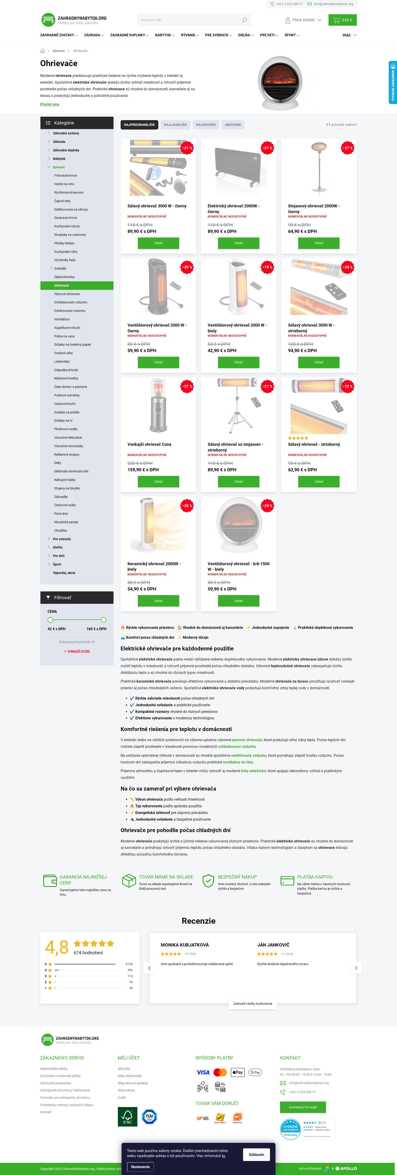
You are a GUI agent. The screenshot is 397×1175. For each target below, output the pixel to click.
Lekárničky (62, 361)
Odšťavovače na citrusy (71, 209)
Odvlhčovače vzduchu (69, 311)
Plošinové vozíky (66, 429)
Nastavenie (140, 1167)
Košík (122, 1097)
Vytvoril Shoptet (310, 1168)
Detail (158, 243)
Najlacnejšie (175, 125)
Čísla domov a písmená (70, 387)
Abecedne (233, 125)
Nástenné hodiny (66, 378)
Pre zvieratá (62, 539)
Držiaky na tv (63, 420)
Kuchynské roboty (67, 226)
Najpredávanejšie (139, 125)
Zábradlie (61, 497)
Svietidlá (60, 268)
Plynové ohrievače (67, 294)
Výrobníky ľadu (65, 260)
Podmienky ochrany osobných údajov (67, 1105)
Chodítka (60, 530)
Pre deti (59, 556)
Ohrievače (61, 285)
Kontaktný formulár (303, 1107)
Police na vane (64, 336)
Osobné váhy (63, 353)
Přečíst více (49, 104)
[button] (356, 968)
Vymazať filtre (79, 651)
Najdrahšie (206, 125)
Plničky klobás (64, 243)
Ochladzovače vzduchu (70, 302)
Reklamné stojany (66, 454)
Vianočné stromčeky (68, 446)
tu (223, 1156)
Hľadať (245, 20)
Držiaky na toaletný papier (72, 344)
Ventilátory (62, 319)
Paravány (61, 513)
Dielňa (57, 547)
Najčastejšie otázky (54, 1068)
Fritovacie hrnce (65, 175)
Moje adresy (126, 1090)
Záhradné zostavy (66, 133)
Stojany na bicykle (67, 488)
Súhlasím (256, 1154)
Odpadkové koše (66, 370)
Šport (57, 564)
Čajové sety (62, 201)
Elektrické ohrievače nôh (71, 471)
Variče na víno (64, 184)
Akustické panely (66, 522)
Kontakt (46, 1112)
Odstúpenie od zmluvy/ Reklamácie (65, 1090)
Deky (57, 463)
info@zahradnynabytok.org (309, 1083)
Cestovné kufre (65, 404)
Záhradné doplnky (66, 150)
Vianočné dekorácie (68, 437)
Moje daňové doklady (133, 1083)
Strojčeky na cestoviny (70, 235)
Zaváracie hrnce (65, 218)
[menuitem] (59, 35)
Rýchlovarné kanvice (68, 192)
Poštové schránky (67, 395)
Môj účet (124, 1068)
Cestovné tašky (65, 505)
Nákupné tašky (65, 480)
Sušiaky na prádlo (66, 412)
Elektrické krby (64, 277)
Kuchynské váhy (65, 252)
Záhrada (59, 142)
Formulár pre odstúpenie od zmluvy (65, 1097)
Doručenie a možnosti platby (60, 1076)
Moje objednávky (130, 1076)
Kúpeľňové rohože (67, 328)
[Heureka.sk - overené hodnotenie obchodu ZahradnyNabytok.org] (307, 1129)
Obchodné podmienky (55, 1083)
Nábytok (59, 159)
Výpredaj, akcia (64, 573)
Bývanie (59, 167)
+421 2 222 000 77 (302, 1092)
